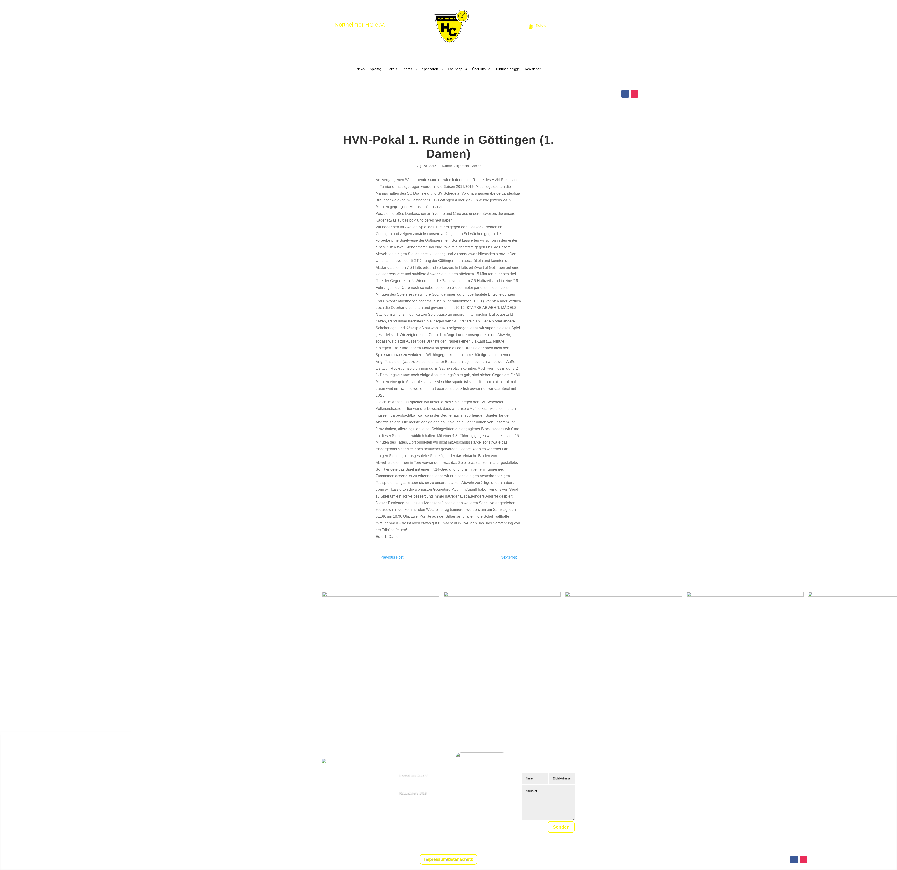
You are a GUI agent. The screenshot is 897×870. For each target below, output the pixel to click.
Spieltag (376, 69)
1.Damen (446, 166)
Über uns (479, 69)
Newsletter (533, 69)
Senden (561, 827)
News (360, 69)
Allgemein (461, 166)
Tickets (392, 69)
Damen (476, 166)
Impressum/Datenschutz (448, 859)
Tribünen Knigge (507, 69)
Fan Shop (455, 69)
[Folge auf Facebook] (625, 94)
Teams (407, 69)
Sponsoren (430, 69)
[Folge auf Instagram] (634, 94)
